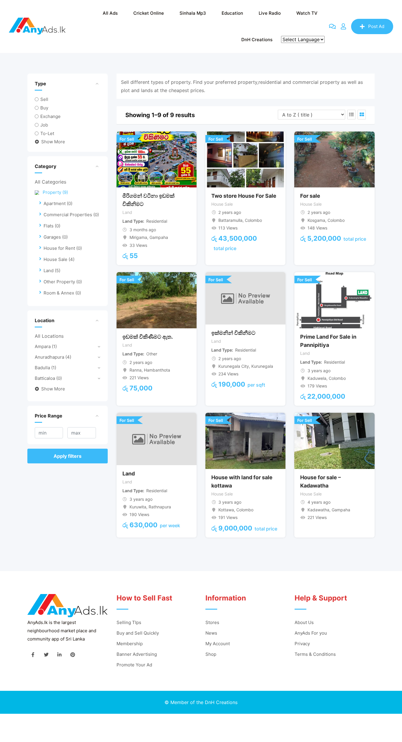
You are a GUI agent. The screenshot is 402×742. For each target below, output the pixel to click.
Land (52, 270)
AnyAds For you (311, 633)
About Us (304, 622)
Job (44, 125)
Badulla (45, 367)
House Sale (59, 259)
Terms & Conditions (315, 654)
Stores (212, 622)
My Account (217, 643)
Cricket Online (148, 13)
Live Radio (270, 13)
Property (55, 192)
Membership (130, 643)
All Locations (49, 336)
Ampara (46, 346)
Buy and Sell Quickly (138, 633)
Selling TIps (129, 622)
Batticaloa (48, 378)
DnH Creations (257, 39)
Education (232, 13)
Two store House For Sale (243, 196)
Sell (44, 99)
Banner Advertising (137, 654)
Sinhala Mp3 (193, 13)
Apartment (58, 203)
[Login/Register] (343, 26)
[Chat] (332, 26)
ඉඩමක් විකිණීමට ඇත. (147, 337)
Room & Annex (62, 293)
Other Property (63, 282)
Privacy (302, 643)
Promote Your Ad (134, 665)
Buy (44, 108)
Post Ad (376, 26)
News (211, 633)
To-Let (47, 133)
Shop (210, 654)
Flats (52, 226)
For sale (310, 196)
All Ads (110, 13)
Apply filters (68, 456)
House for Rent (63, 248)
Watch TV (307, 13)
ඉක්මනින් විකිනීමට (233, 333)
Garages (56, 237)
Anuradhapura (53, 357)
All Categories (50, 182)
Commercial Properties (71, 214)
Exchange (50, 116)
